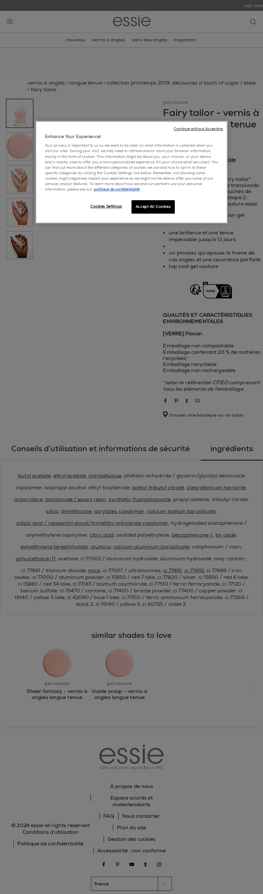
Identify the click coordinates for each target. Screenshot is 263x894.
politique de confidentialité (117, 189)
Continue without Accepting (198, 129)
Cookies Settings (106, 206)
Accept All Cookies (153, 206)
